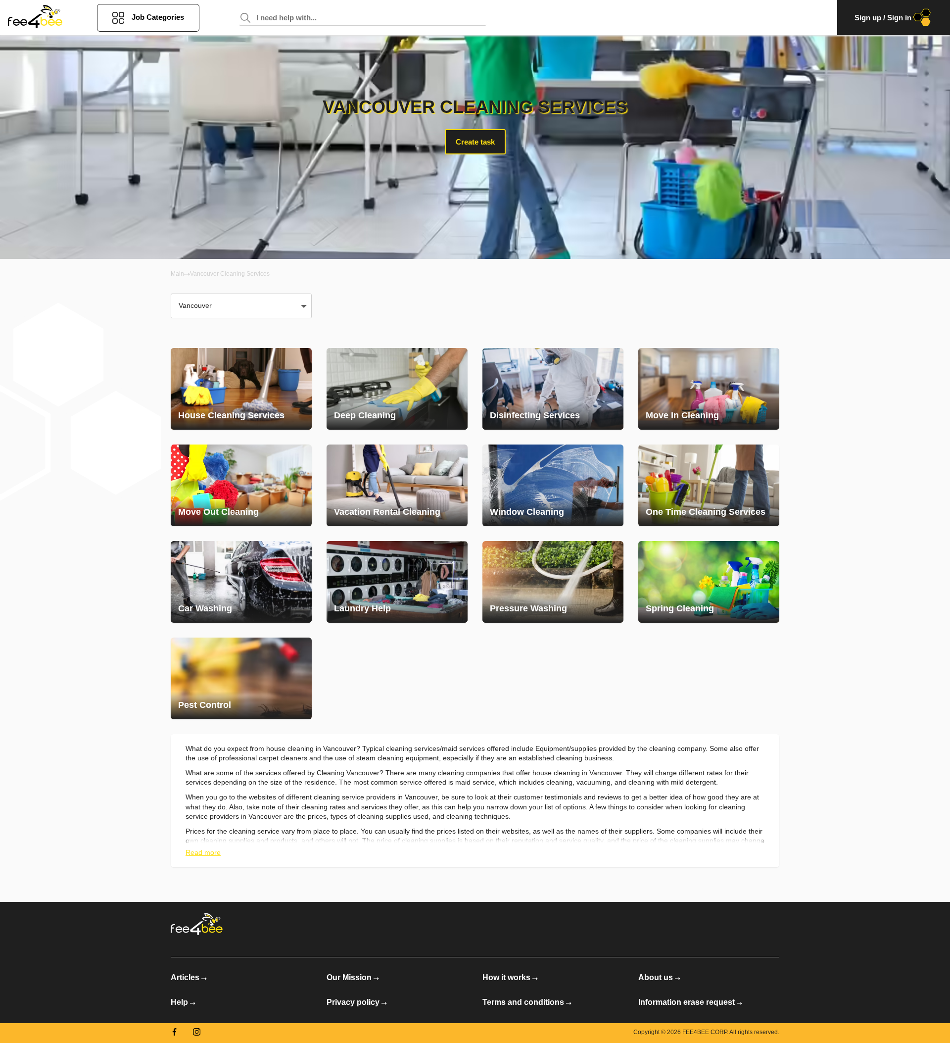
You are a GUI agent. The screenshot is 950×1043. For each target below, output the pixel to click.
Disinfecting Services (535, 415)
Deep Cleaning (365, 415)
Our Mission (349, 977)
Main (177, 273)
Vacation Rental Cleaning (387, 512)
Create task (475, 142)
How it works (506, 977)
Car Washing (205, 608)
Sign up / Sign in (883, 17)
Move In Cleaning (682, 415)
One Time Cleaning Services (705, 512)
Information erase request (686, 1002)
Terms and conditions (523, 1002)
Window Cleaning (527, 512)
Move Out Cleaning (218, 512)
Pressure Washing (528, 608)
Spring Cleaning (680, 608)
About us (655, 977)
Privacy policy (353, 1002)
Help (179, 1002)
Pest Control (204, 705)
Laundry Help (362, 608)
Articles (185, 977)
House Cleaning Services (231, 415)
